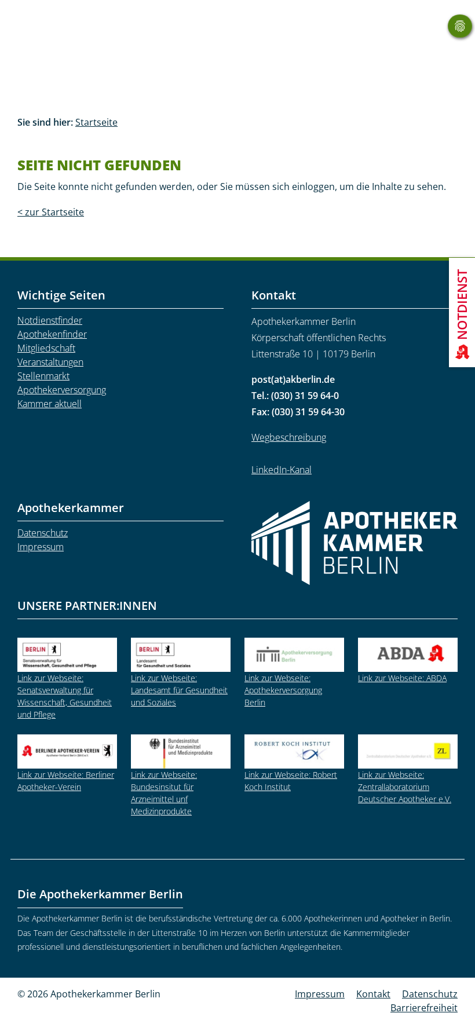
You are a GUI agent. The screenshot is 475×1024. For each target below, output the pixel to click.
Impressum (40, 546)
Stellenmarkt (43, 376)
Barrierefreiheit (424, 1007)
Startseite (96, 122)
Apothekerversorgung (61, 389)
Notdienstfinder (49, 320)
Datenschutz (42, 532)
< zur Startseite (50, 212)
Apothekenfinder (52, 334)
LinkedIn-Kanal (281, 469)
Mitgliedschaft (46, 348)
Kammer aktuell (49, 403)
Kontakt (373, 994)
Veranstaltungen (50, 362)
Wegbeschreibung (288, 437)
